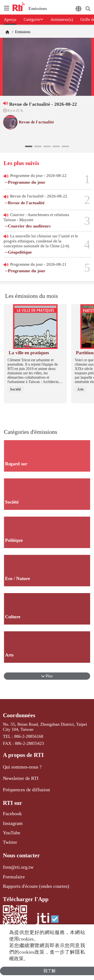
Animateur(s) (61, 19)
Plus (49, 676)
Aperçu (10, 19)
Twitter (10, 842)
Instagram (13, 823)
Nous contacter (21, 855)
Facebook (12, 813)
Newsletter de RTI (21, 778)
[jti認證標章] (47, 921)
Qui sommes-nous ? (22, 766)
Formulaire (14, 876)
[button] (28, 146)
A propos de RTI (23, 755)
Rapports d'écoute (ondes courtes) (36, 886)
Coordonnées (19, 715)
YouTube (11, 832)
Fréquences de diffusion (26, 789)
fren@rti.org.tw (18, 867)
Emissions (22, 32)
